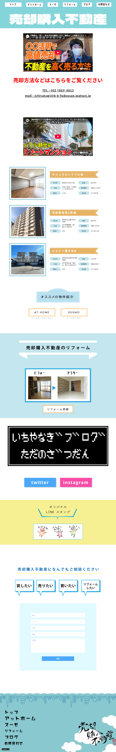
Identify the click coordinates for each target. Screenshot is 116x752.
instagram (76, 482)
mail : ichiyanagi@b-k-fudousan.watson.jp (58, 96)
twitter (40, 482)
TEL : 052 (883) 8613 (58, 90)
